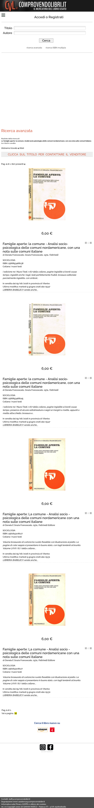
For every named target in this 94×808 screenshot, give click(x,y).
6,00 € (47, 233)
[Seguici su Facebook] (50, 749)
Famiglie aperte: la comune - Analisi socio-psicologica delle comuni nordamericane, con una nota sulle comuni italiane (41, 247)
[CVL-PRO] (88, 243)
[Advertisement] (47, 72)
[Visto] (86, 243)
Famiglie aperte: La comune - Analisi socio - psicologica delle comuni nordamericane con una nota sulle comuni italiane (41, 518)
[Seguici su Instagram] (43, 749)
